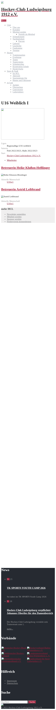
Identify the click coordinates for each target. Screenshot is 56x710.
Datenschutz (12, 683)
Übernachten (18, 87)
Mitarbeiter (12, 160)
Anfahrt (16, 85)
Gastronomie (18, 90)
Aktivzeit (16, 76)
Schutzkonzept (18, 37)
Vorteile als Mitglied (26, 34)
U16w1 (10, 182)
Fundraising (17, 48)
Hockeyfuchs (18, 69)
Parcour (21, 41)
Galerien (16, 43)
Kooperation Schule (21, 67)
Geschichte (17, 46)
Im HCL (16, 73)
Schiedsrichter (18, 64)
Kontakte (16, 30)
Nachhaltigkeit (18, 39)
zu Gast (10, 83)
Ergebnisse (17, 57)
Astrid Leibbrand (20, 189)
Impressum (12, 681)
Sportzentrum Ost (20, 78)
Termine (16, 50)
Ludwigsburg (18, 92)
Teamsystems (18, 62)
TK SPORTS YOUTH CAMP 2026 (26, 587)
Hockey (10, 53)
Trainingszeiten (19, 55)
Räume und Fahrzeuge (22, 80)
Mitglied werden (19, 32)
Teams (15, 60)
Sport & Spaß (12, 71)
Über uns (16, 27)
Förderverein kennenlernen (19, 221)
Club (9, 25)
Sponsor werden (14, 219)
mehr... (10, 629)
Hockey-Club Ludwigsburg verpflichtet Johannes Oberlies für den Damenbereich (30, 612)
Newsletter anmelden (16, 214)
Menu (3, 21)
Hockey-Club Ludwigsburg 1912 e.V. (24, 155)
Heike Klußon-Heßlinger (25, 167)
